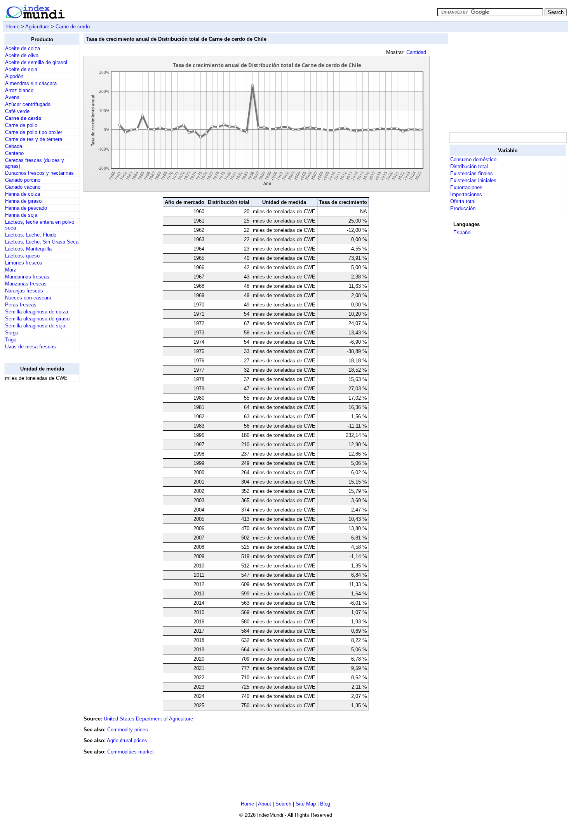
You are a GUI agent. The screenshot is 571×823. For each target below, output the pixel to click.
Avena (12, 97)
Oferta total (462, 201)
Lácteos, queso (22, 256)
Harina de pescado (26, 208)
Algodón (14, 76)
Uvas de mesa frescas (30, 347)
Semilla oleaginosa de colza (36, 312)
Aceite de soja (21, 69)
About (264, 804)
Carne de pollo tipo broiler (33, 132)
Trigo (10, 340)
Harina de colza (22, 194)
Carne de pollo (21, 125)
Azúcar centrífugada (27, 104)
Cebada (13, 146)
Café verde (17, 111)
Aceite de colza (22, 48)
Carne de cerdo (73, 27)
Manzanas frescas (26, 284)
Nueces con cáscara (28, 298)
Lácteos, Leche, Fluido (30, 235)
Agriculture (37, 27)
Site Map (306, 804)
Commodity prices (127, 730)
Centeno (14, 153)
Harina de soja (21, 215)
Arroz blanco (19, 90)
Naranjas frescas (24, 291)
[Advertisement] (35, 504)
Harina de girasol (24, 201)
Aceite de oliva (21, 55)
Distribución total (469, 166)
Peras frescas (21, 305)
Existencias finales (471, 173)
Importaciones (466, 194)
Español (462, 232)
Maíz (10, 270)
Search (283, 804)
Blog (325, 804)
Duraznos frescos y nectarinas (39, 173)
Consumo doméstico (473, 159)
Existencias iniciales (473, 180)
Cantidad (416, 52)
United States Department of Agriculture (148, 719)
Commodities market (130, 752)
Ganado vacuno (22, 187)
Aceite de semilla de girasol (36, 62)
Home (12, 27)
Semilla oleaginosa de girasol (38, 319)
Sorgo (11, 333)
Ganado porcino (22, 180)
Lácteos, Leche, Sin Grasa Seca (41, 242)
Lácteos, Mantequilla (28, 249)
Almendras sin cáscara (31, 83)
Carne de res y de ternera (33, 139)
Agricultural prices (127, 740)
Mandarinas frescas (27, 277)
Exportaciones (466, 187)
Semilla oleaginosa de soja (35, 326)
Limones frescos (23, 263)
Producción (462, 208)
